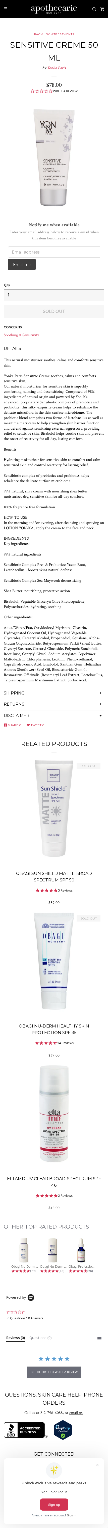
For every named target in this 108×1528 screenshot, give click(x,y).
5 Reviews (65, 890)
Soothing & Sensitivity (21, 335)
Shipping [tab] (14, 693)
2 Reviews (65, 1195)
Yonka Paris (56, 68)
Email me (22, 264)
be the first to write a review (54, 1372)
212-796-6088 (51, 1412)
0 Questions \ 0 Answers (25, 1318)
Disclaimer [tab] (16, 715)
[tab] (15, 1339)
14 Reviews (65, 1043)
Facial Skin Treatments (54, 34)
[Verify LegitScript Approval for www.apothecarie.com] (63, 1438)
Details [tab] (12, 348)
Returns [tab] (14, 704)
